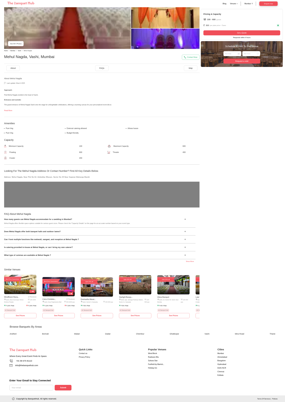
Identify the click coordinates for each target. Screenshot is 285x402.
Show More (190, 261)
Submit (63, 388)
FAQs (101, 68)
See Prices (20, 316)
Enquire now (268, 4)
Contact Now (192, 57)
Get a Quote (242, 33)
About (13, 68)
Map (191, 68)
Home (6, 50)
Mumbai (12, 50)
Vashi (19, 50)
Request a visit (241, 61)
